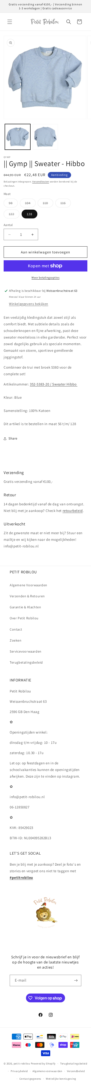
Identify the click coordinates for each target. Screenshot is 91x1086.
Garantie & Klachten (25, 607)
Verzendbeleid (76, 1071)
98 (13, 204)
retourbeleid (73, 510)
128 (29, 214)
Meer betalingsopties (45, 277)
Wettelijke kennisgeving (61, 1078)
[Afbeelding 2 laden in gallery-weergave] (45, 137)
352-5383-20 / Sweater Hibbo (53, 384)
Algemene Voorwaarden (28, 585)
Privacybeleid (19, 1071)
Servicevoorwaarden (25, 651)
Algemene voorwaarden (47, 1071)
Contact (16, 629)
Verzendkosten (40, 181)
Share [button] (12, 438)
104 (30, 204)
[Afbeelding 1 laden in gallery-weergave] (17, 137)
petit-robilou (22, 1063)
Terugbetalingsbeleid (26, 662)
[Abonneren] (75, 980)
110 (48, 204)
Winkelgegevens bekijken (28, 304)
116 (65, 204)
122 (14, 215)
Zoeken (16, 640)
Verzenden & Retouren (27, 596)
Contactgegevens (30, 1078)
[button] (9, 21)
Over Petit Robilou (24, 618)
